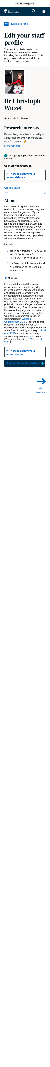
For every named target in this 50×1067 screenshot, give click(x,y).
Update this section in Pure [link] (22, 363)
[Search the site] (34, 11)
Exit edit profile (20, 23)
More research (12, 145)
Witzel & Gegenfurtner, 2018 (17, 320)
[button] (25, 190)
